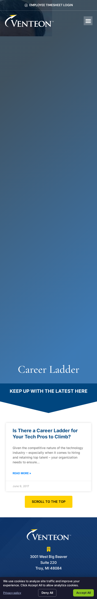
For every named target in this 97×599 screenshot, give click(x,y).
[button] (88, 20)
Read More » (22, 473)
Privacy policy (12, 592)
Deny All (47, 592)
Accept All (83, 592)
